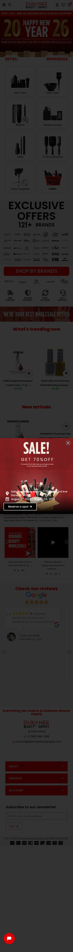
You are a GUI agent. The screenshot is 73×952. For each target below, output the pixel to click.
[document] (36, 476)
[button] (68, 443)
